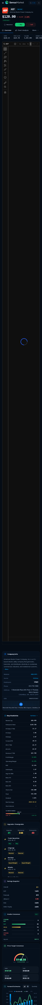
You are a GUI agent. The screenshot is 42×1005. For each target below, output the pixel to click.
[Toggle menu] (3, 3)
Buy (21, 25)
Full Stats (33, 715)
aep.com (34, 674)
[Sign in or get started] (39, 3)
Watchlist (9, 24)
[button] (21, 705)
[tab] (6, 30)
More (6, 669)
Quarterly (34, 986)
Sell (31, 25)
